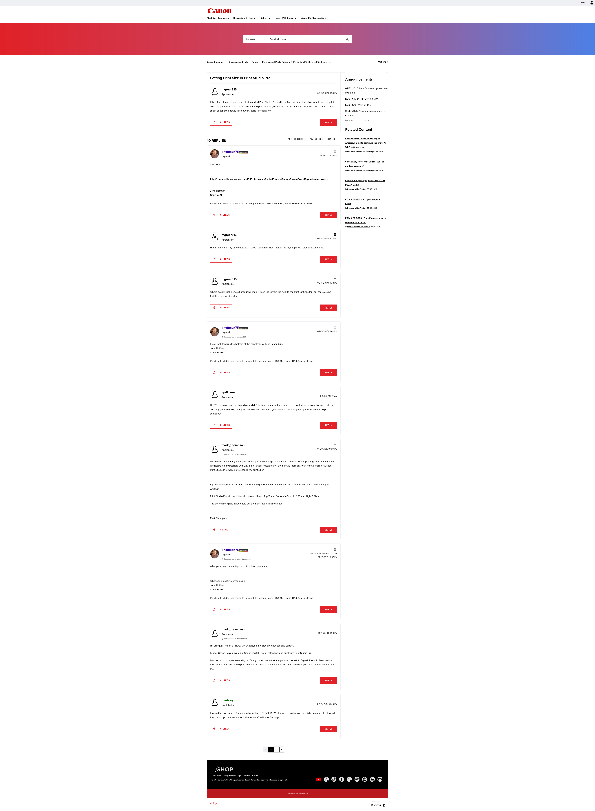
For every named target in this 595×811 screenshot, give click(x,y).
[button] (340, 380)
